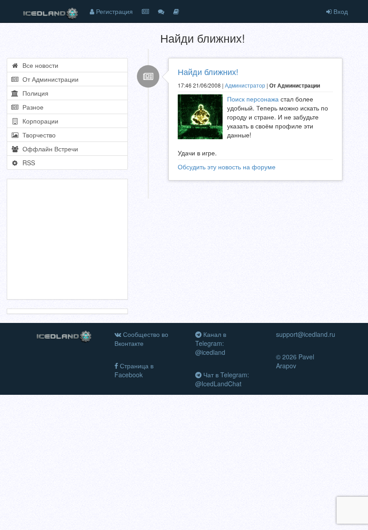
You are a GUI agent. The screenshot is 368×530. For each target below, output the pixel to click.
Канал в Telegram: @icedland (210, 343)
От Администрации (49, 79)
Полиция (33, 92)
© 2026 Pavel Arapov (295, 361)
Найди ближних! (208, 71)
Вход (340, 11)
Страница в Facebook (133, 370)
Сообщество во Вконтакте (141, 339)
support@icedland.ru (305, 334)
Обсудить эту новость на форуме (227, 166)
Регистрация (113, 11)
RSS (27, 162)
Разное (31, 106)
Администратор (245, 85)
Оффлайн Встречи (48, 148)
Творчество (37, 134)
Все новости (38, 65)
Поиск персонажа (253, 98)
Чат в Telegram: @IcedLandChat (222, 379)
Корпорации (38, 120)
